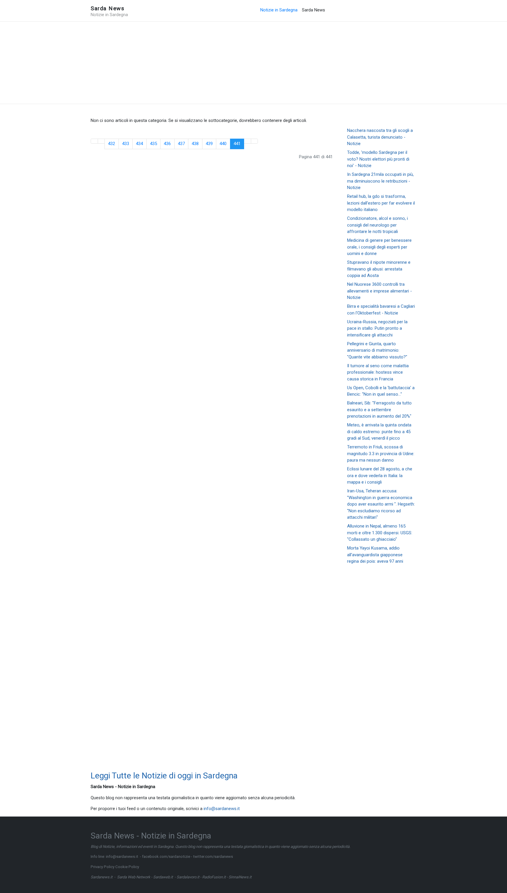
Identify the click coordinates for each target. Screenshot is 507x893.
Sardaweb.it (163, 877)
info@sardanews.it (222, 808)
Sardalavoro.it (188, 877)
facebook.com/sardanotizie (166, 856)
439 (209, 143)
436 (167, 143)
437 (181, 143)
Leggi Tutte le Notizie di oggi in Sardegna (164, 775)
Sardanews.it (101, 877)
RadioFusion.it (214, 877)
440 (223, 143)
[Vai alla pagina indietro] (101, 141)
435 (153, 143)
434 (139, 143)
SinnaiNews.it (240, 877)
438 (195, 143)
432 (111, 143)
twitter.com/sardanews (213, 856)
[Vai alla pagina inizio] (94, 141)
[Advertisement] (253, 63)
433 (125, 143)
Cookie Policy (127, 867)
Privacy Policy (102, 867)
